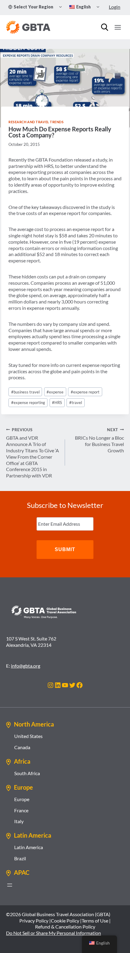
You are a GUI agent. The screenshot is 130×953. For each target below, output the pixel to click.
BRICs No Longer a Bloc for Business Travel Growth (99, 440)
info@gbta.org (25, 666)
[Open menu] (117, 27)
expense (55, 392)
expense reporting (28, 402)
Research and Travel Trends (36, 122)
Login (114, 7)
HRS (57, 402)
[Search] (104, 27)
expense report (85, 392)
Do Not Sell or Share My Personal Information (53, 933)
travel (75, 402)
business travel (25, 392)
